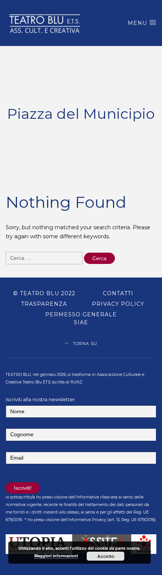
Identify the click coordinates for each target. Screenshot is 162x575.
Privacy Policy (118, 304)
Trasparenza (44, 304)
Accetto (105, 556)
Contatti (118, 293)
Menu (138, 23)
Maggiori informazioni (56, 555)
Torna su (84, 343)
